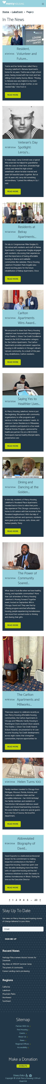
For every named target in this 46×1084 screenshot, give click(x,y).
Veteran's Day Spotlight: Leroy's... (28, 147)
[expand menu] (43, 4)
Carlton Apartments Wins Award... (27, 318)
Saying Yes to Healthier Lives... (29, 401)
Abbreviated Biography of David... (26, 843)
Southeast (6, 1001)
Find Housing (22, 1029)
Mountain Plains (8, 994)
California (6, 987)
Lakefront (17, 12)
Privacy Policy (19, 1075)
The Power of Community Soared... (27, 578)
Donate (23, 1066)
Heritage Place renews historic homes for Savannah (19, 959)
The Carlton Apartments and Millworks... (28, 699)
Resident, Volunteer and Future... (27, 54)
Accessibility (22, 1047)
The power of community (12, 967)
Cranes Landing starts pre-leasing (16, 971)
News (22, 1040)
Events (22, 1033)
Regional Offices (22, 1044)
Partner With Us (22, 1026)
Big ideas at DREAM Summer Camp (17, 964)
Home (5, 12)
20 (35, 900)
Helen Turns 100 (29, 782)
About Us (22, 1036)
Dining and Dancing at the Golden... (28, 487)
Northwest (6, 997)
